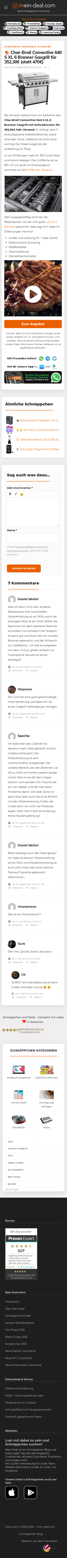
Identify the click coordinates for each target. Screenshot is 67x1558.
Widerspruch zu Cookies (20, 1402)
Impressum (12, 1301)
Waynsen (25, 689)
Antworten (17, 670)
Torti (21, 944)
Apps (10, 1156)
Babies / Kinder (15, 1163)
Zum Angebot (33, 324)
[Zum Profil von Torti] (12, 943)
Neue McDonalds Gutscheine (23, 1365)
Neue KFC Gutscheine (18, 1358)
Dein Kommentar (20, 488)
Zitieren (34, 670)
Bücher (12, 1184)
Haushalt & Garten (37, 46)
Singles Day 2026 (16, 1343)
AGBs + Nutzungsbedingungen (24, 1395)
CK (23, 974)
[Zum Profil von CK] (15, 974)
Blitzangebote (16, 1170)
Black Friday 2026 (16, 1337)
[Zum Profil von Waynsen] (12, 689)
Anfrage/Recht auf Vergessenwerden (28, 1409)
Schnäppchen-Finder (18, 1315)
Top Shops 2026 (15, 1329)
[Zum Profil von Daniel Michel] (12, 599)
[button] (10, 494)
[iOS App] (41, 366)
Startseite (12, 46)
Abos (10, 1141)
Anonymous (27, 906)
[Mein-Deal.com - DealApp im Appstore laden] (14, 1492)
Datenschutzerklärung (19, 1388)
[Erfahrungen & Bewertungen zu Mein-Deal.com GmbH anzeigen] (21, 1254)
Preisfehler (54, 1456)
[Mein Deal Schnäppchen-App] (33, 1492)
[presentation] (10, 494)
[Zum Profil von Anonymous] (12, 906)
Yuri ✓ (7, 67)
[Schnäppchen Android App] (54, 366)
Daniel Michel (28, 599)
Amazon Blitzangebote (19, 1322)
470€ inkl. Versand (39, 170)
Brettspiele (14, 1177)
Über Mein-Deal (15, 1308)
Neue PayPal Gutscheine (20, 1351)
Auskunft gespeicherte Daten (23, 1416)
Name (12, 530)
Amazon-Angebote (18, 1148)
